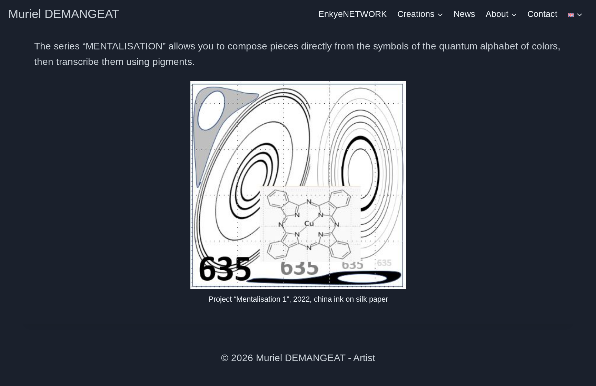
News (464, 14)
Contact (542, 14)
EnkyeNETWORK (352, 14)
